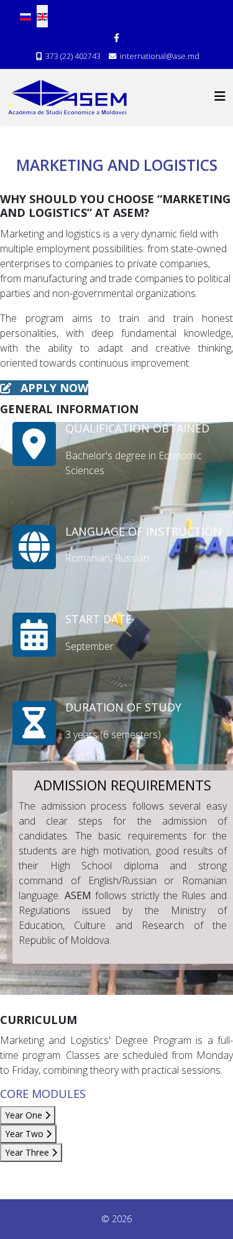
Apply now (52, 387)
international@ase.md (159, 56)
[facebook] (116, 37)
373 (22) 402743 (73, 56)
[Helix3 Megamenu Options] (220, 96)
